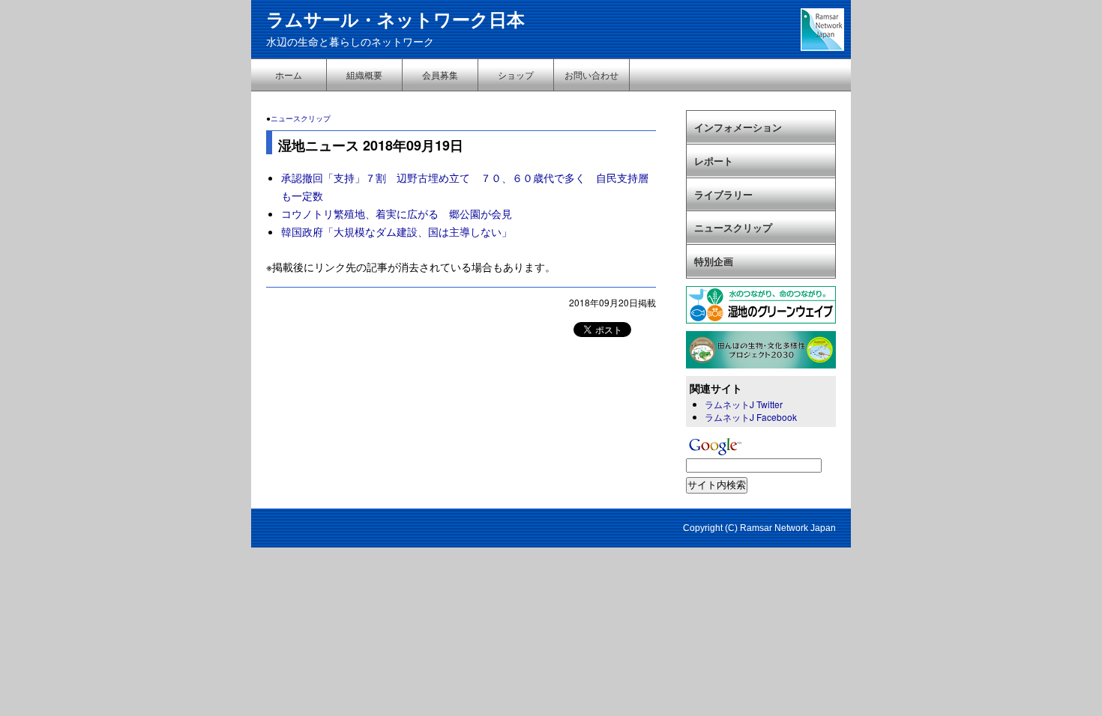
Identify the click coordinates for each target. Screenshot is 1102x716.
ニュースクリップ (301, 118)
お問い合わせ (591, 74)
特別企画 (713, 261)
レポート (713, 161)
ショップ (516, 74)
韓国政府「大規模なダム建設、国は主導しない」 (396, 231)
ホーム (288, 74)
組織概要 (364, 74)
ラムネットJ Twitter (744, 404)
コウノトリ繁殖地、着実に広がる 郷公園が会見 (396, 213)
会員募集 (440, 74)
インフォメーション (738, 127)
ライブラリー (723, 194)
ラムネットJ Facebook (751, 416)
